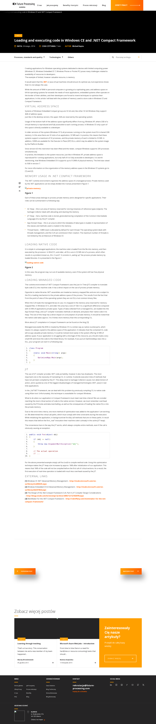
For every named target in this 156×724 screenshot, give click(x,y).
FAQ (15, 697)
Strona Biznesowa (51, 693)
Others (71, 57)
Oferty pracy (121, 5)
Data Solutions (50, 686)
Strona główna (18, 686)
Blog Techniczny (51, 689)
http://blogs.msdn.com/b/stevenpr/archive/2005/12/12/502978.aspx (55, 496)
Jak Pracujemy (30, 686)
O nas (39, 5)
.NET (18, 35)
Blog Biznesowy (51, 697)
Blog (104, 5)
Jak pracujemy (52, 5)
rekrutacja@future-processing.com (83, 687)
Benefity (28, 693)
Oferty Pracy (18, 689)
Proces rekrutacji (90, 5)
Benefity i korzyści (70, 5)
